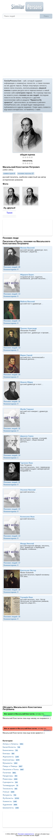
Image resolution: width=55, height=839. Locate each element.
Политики (9, 773)
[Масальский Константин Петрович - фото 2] (30, 205)
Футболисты (11, 798)
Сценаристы (10, 782)
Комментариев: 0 (11, 269)
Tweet (9, 213)
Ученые (8, 792)
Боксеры (8, 753)
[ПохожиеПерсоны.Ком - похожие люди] (27, 6)
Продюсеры (10, 776)
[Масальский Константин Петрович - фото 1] (12, 205)
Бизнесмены (10, 750)
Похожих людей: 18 (12, 590)
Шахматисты (11, 808)
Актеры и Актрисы (13, 744)
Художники (10, 804)
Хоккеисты (10, 801)
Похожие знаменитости (26, 834)
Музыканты (10, 763)
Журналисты (11, 757)
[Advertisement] (27, 47)
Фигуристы (9, 795)
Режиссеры (10, 779)
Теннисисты (10, 789)
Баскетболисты (11, 747)
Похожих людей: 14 (12, 321)
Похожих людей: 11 (12, 482)
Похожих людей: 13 (12, 294)
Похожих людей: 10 (12, 616)
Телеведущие (10, 785)
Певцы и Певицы (12, 766)
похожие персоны (26, 173)
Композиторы (11, 760)
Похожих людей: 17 (12, 563)
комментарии (9, 173)
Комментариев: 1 (11, 458)
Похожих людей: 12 (12, 401)
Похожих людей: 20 (12, 267)
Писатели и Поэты (13, 769)
